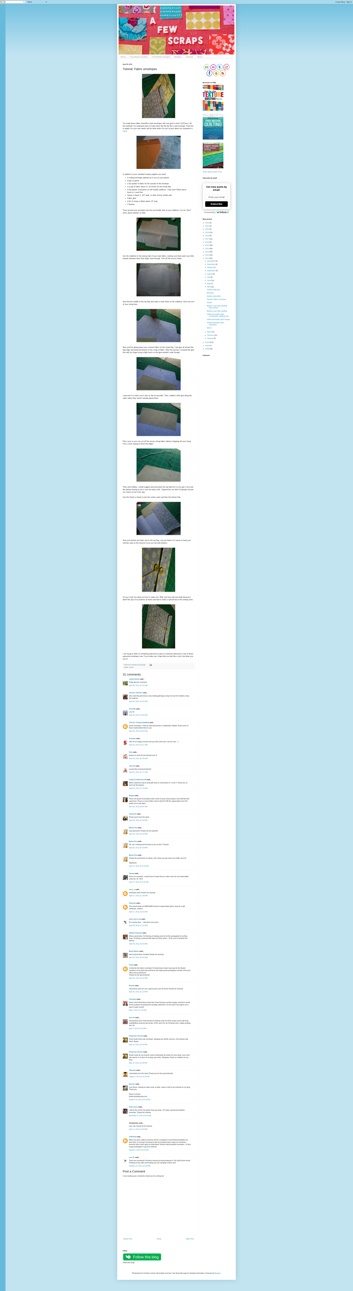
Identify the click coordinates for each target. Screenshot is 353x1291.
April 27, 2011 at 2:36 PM (138, 896)
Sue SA (132, 1018)
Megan (131, 796)
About (199, 57)
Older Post (190, 1239)
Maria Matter (134, 951)
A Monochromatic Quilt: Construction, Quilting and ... (218, 315)
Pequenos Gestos (136, 1036)
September (211, 271)
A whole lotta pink (213, 290)
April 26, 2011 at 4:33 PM (138, 834)
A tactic (209, 302)
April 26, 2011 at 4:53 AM (138, 731)
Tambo (131, 873)
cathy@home (134, 679)
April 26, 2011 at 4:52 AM (138, 715)
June (209, 280)
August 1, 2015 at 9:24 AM (139, 1150)
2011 (207, 258)
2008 (207, 349)
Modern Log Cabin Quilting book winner (217, 307)
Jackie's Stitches (135, 693)
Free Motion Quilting (139, 57)
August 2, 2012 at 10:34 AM (139, 1077)
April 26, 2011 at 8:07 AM (138, 807)
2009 (207, 346)
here (124, 131)
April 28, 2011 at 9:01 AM (138, 957)
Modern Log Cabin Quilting (217, 311)
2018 (207, 236)
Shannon (132, 903)
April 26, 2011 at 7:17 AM (138, 772)
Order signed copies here (212, 172)
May (209, 284)
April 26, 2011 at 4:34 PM (138, 848)
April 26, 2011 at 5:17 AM (138, 745)
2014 (207, 249)
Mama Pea (133, 828)
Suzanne (132, 738)
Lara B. (132, 1157)
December (211, 261)
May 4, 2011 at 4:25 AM (137, 1028)
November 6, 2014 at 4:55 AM (140, 1116)
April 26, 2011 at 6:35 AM (138, 758)
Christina (132, 999)
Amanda (132, 709)
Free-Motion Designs (161, 57)
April (209, 287)
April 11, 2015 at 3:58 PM (138, 1129)
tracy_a (132, 889)
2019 (207, 232)
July (209, 277)
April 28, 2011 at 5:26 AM (138, 944)
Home (123, 57)
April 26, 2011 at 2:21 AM (138, 685)
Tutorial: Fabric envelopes (216, 299)
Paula (131, 965)
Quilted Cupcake (135, 933)
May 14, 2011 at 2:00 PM (138, 1045)
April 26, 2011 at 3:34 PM (138, 820)
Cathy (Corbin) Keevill (137, 780)
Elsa (130, 752)
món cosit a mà (135, 919)
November (211, 264)
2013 (207, 252)
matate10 (132, 814)
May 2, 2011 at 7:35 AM (137, 1010)
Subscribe (216, 204)
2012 (207, 255)
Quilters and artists (214, 296)
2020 (207, 229)
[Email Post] (150, 665)
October (210, 267)
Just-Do (132, 766)
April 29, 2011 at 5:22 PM (138, 978)
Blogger (218, 1273)
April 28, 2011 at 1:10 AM (138, 925)
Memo (209, 328)
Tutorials (189, 57)
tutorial (131, 667)
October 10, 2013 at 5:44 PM (139, 1100)
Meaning (210, 293)
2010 (207, 342)
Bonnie (131, 986)
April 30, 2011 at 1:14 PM (138, 992)
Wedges (177, 57)
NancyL (132, 1084)
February (210, 335)
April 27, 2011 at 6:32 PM (138, 912)
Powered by (209, 212)
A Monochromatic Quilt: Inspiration (215, 324)
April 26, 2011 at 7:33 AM (138, 788)
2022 (207, 223)
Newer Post (127, 1239)
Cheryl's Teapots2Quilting (139, 722)
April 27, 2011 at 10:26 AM (139, 866)
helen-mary (133, 1107)
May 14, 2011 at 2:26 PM (138, 1063)
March (209, 332)
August (210, 274)
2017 (207, 239)
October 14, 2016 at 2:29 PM (139, 1166)
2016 (207, 242)
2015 (207, 245)
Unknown (132, 1137)
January (210, 338)
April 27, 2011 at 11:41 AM (138, 882)
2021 (207, 226)
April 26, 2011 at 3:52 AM (138, 701)
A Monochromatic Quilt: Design (218, 319)
